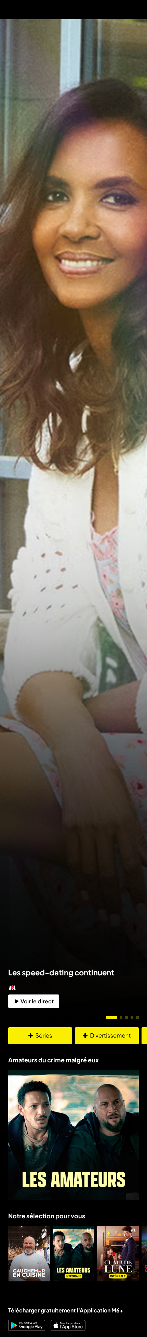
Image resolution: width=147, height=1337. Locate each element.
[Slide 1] (111, 1017)
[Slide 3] (126, 1017)
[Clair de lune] (118, 1253)
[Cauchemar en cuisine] (29, 1253)
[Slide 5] (137, 1017)
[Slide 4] (132, 1017)
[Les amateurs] (73, 1253)
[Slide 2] (121, 1017)
